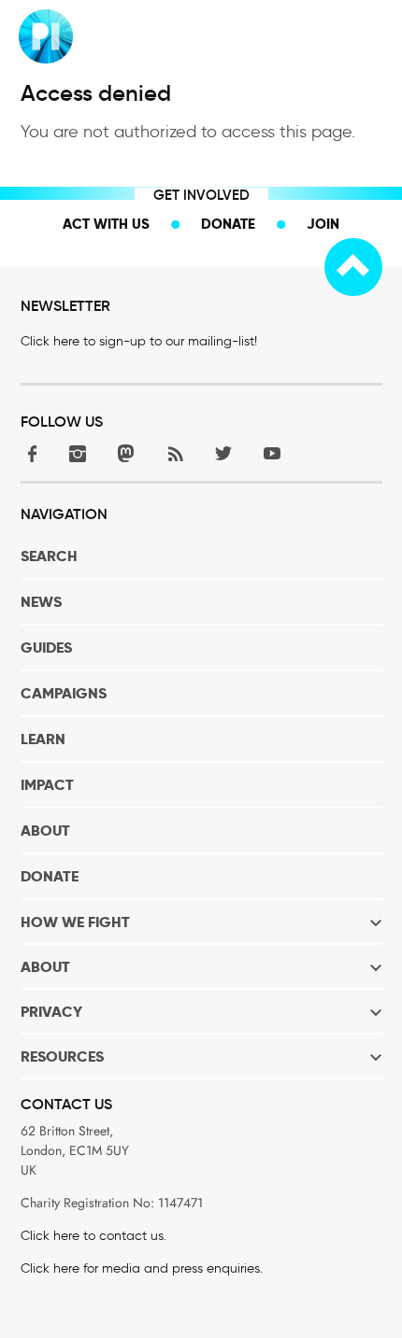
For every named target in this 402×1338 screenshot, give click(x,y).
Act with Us (106, 223)
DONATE (50, 876)
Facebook (29, 453)
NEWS (41, 602)
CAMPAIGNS (64, 693)
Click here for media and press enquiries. (142, 1268)
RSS (174, 453)
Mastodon (126, 453)
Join (323, 223)
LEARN (43, 739)
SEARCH (49, 556)
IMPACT (47, 785)
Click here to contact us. (93, 1236)
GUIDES (46, 647)
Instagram (77, 453)
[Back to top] (353, 267)
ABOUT (45, 830)
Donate (228, 223)
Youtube (272, 453)
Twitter (223, 453)
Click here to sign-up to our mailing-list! (139, 341)
